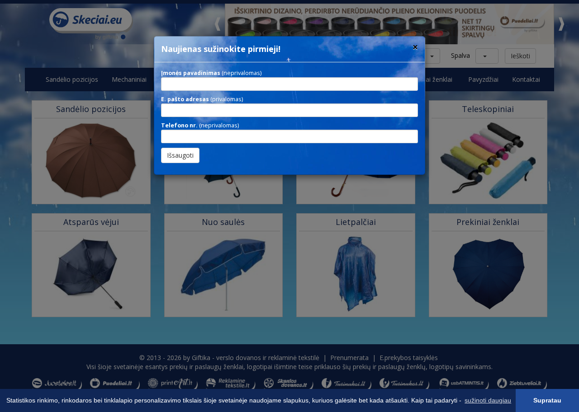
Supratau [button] (547, 400)
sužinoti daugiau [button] (488, 400)
